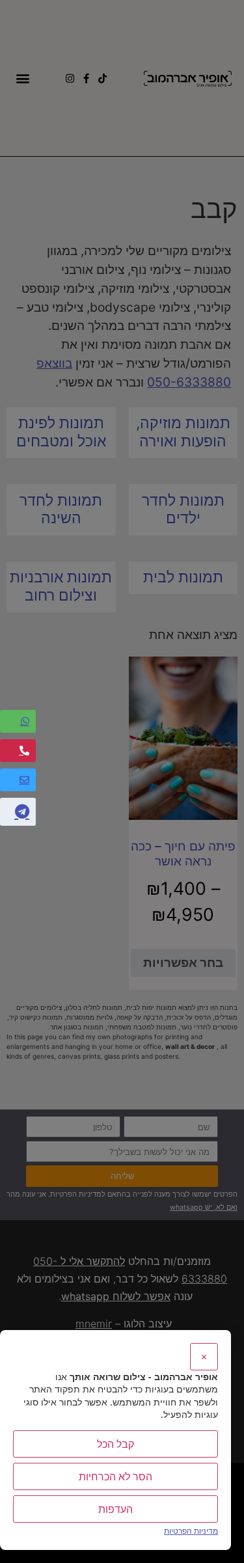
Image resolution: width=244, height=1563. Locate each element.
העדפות (115, 1509)
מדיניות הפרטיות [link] (191, 1530)
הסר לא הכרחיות (115, 1476)
